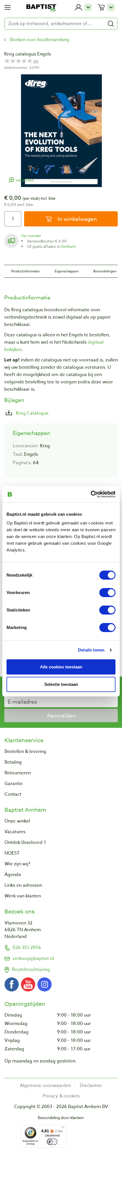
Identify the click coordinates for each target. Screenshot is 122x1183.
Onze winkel (17, 821)
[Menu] (62, 1128)
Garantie (14, 783)
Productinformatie (25, 271)
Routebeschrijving (31, 969)
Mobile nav (7, 7)
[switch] (107, 592)
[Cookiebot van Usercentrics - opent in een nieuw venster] (90, 494)
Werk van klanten (23, 896)
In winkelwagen (76, 219)
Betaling (13, 762)
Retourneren (18, 773)
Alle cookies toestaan (61, 666)
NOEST (12, 853)
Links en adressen (23, 885)
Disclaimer (91, 1085)
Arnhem (68, 246)
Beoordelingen (104, 271)
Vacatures (15, 831)
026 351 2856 (26, 947)
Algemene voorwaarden (45, 1085)
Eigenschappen (67, 271)
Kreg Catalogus (32, 413)
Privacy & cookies (61, 1096)
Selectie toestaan (61, 684)
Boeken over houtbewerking (39, 40)
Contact (13, 794)
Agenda (13, 874)
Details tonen (91, 649)
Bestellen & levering (25, 751)
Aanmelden (61, 715)
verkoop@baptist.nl (33, 958)
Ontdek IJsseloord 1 (25, 842)
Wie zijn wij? (17, 863)
